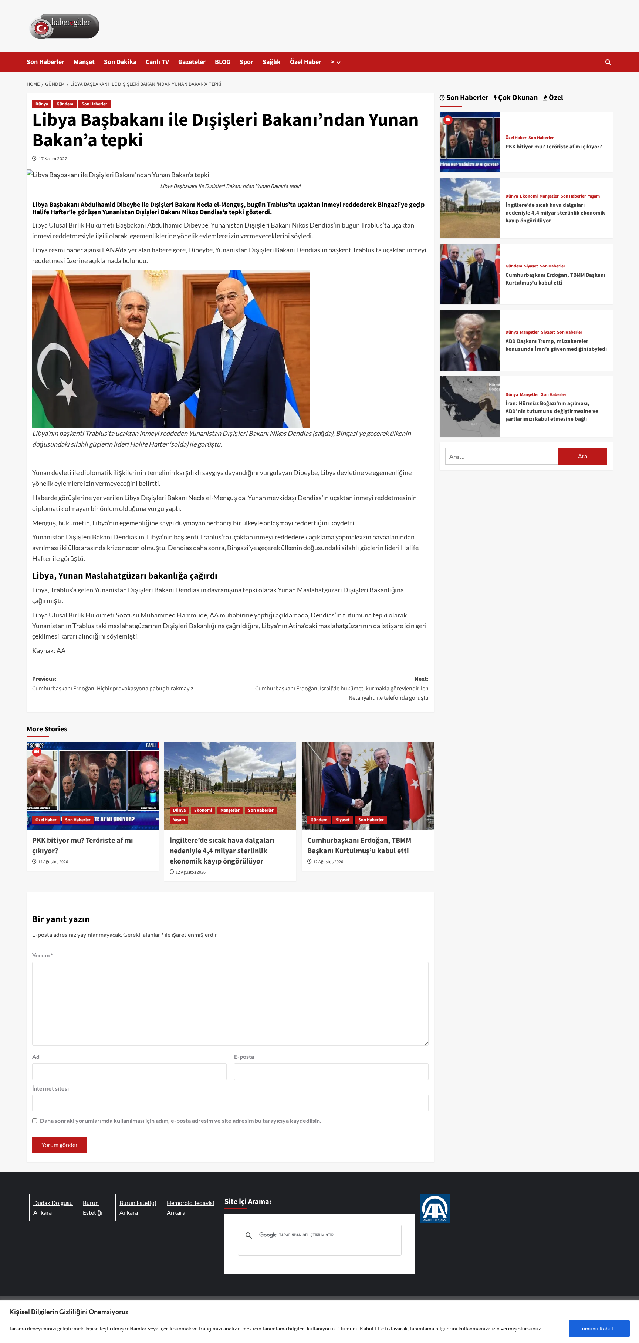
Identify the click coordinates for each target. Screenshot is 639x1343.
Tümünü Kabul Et (599, 1328)
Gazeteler (192, 62)
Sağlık (272, 62)
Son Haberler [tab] (466, 98)
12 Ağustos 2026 (191, 872)
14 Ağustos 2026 (53, 862)
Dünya (42, 104)
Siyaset (343, 820)
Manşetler (230, 810)
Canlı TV (157, 62)
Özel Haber (305, 62)
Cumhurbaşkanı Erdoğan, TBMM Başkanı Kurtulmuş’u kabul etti (359, 845)
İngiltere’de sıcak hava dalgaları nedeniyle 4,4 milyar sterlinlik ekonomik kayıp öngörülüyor (222, 850)
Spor (246, 62)
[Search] (608, 61)
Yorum (42, 955)
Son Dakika (120, 62)
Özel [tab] (555, 98)
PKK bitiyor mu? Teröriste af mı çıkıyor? (554, 147)
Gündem (65, 104)
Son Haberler (45, 62)
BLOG (222, 62)
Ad (36, 1056)
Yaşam (179, 820)
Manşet (84, 62)
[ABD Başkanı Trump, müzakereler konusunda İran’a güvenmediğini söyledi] (470, 339)
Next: (342, 688)
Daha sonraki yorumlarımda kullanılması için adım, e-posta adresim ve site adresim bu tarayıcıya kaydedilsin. (180, 1120)
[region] (319, 1321)
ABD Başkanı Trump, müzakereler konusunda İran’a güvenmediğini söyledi (556, 345)
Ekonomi (203, 810)
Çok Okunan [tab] (517, 98)
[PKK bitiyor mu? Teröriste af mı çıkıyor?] (93, 786)
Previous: (112, 684)
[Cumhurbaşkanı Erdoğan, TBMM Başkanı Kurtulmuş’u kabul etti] (368, 786)
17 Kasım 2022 (52, 158)
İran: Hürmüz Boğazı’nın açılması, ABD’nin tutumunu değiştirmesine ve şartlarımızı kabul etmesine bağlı (552, 411)
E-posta (244, 1056)
